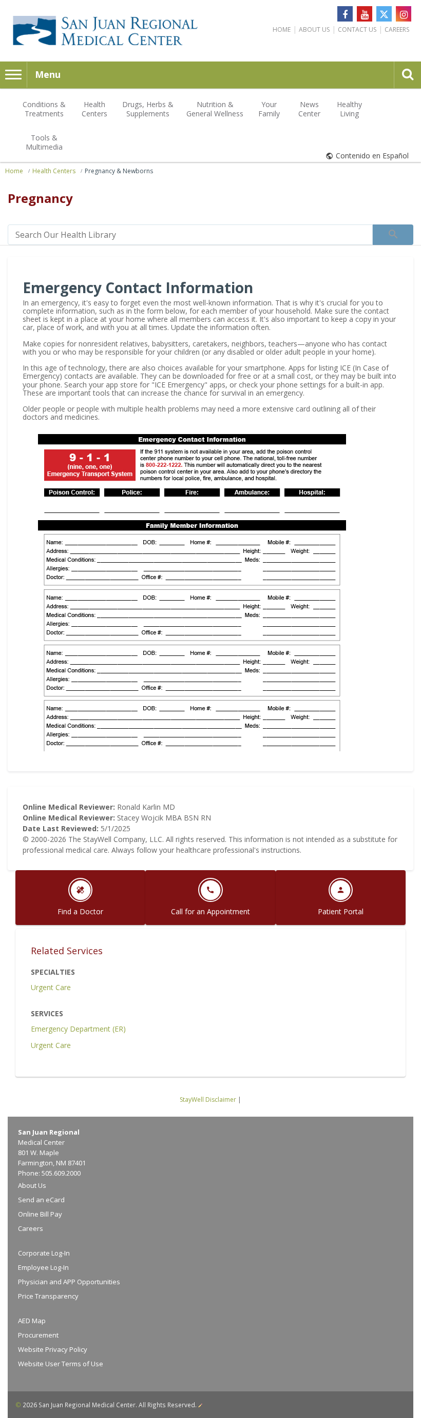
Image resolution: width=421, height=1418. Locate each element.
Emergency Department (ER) (78, 1029)
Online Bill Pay (40, 1214)
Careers (397, 29)
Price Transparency (48, 1296)
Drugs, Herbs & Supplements (148, 108)
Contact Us (357, 29)
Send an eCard (41, 1199)
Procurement (38, 1335)
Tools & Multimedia (44, 142)
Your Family (269, 108)
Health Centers (94, 108)
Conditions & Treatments (44, 108)
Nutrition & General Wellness (214, 108)
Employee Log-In (43, 1267)
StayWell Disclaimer (208, 1099)
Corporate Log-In (44, 1253)
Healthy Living (349, 108)
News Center (309, 108)
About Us (314, 29)
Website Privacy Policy (52, 1349)
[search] (190, 235)
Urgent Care (51, 987)
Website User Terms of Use (60, 1363)
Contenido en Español (372, 155)
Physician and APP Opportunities (69, 1281)
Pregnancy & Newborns (119, 171)
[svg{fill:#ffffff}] (384, 14)
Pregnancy (40, 198)
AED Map (32, 1320)
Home (282, 29)
